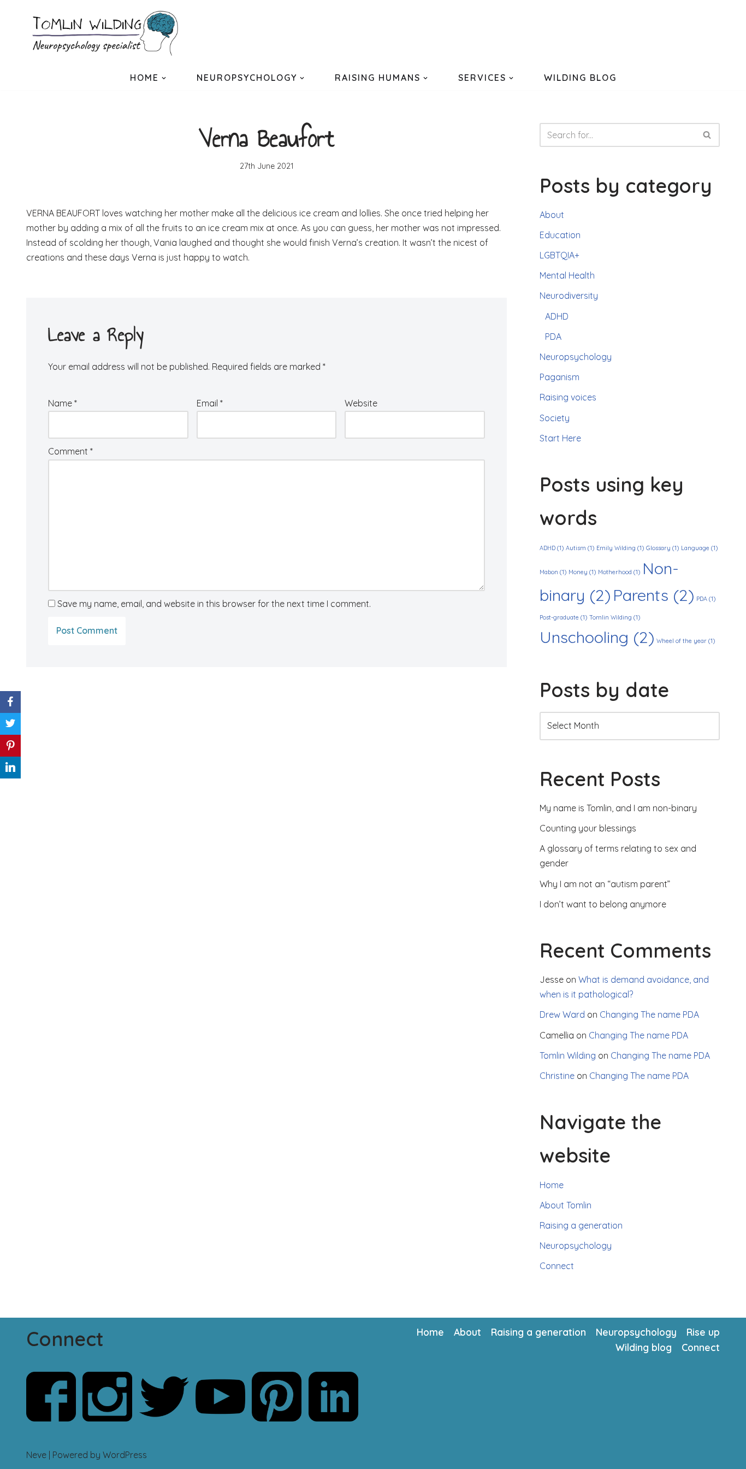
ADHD (557, 316)
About (552, 214)
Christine (557, 1075)
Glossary (662, 548)
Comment (70, 451)
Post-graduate (563, 617)
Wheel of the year (685, 641)
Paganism (559, 376)
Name (62, 403)
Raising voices (568, 397)
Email (210, 403)
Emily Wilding (620, 548)
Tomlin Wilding (614, 617)
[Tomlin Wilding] (108, 33)
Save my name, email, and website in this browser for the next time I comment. (214, 603)
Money (582, 572)
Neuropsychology (576, 356)
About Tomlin (565, 1205)
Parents (653, 595)
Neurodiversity (569, 295)
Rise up (703, 1332)
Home (552, 1184)
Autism (580, 548)
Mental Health (567, 275)
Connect (557, 1265)
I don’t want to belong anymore (603, 904)
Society (555, 417)
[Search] (707, 135)
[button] (164, 78)
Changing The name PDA (649, 1014)
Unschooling (597, 637)
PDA (553, 336)
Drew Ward (562, 1014)
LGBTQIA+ (559, 255)
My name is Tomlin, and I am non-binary (618, 808)
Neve (36, 1454)
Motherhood (619, 572)
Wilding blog (643, 1347)
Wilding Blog (580, 77)
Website (361, 403)
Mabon (553, 572)
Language (699, 548)
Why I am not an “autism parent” (605, 883)
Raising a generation (581, 1225)
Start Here (560, 438)
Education (560, 234)
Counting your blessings (588, 828)
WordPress (125, 1454)
